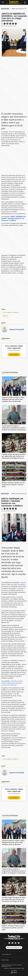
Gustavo (23, 582)
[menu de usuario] (25, 2)
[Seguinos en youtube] (12, 943)
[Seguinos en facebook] (19, 943)
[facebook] (7, 24)
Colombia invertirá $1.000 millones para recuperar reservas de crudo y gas (11, 683)
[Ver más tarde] (2, 24)
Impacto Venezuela (16, 329)
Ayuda (22, 968)
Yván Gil (11, 132)
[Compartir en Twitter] (10, 24)
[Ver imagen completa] (24, 30)
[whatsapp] (5, 24)
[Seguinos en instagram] (15, 943)
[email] (13, 24)
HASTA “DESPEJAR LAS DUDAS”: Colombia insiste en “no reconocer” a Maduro (13, 218)
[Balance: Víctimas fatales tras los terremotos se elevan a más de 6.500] (14, 471)
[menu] (3, 2)
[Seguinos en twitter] (9, 943)
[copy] (16, 24)
